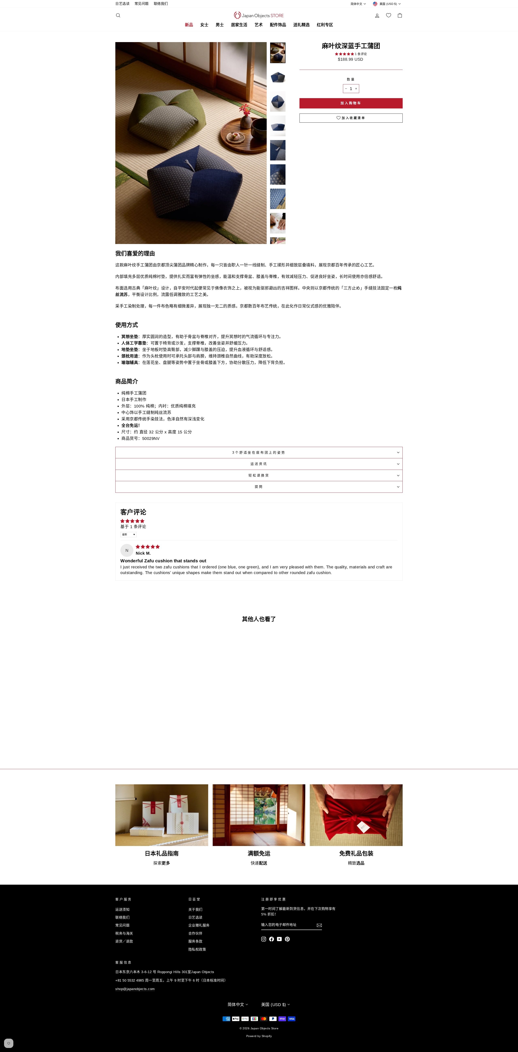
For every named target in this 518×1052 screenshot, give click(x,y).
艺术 (259, 25)
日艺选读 (122, 4)
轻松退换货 (259, 475)
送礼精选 (301, 25)
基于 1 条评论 (133, 526)
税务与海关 (124, 933)
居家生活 (239, 25)
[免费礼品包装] (356, 815)
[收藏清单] (388, 15)
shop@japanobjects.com (135, 989)
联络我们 (161, 4)
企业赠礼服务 (199, 925)
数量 (351, 79)
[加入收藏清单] (179, 719)
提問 (259, 486)
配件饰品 (278, 25)
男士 (220, 25)
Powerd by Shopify (259, 1036)
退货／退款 (124, 941)
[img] (148, 547)
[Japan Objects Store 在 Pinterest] (287, 939)
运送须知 (122, 910)
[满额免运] (259, 815)
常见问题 (142, 4)
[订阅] (319, 925)
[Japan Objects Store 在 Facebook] (271, 939)
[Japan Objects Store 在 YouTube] (279, 939)
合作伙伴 (195, 933)
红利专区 (325, 25)
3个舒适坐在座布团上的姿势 (259, 452)
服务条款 (195, 941)
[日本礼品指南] (161, 815)
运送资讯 (259, 464)
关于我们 (195, 910)
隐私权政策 (197, 949)
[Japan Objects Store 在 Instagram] (263, 939)
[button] (345, 54)
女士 (204, 25)
